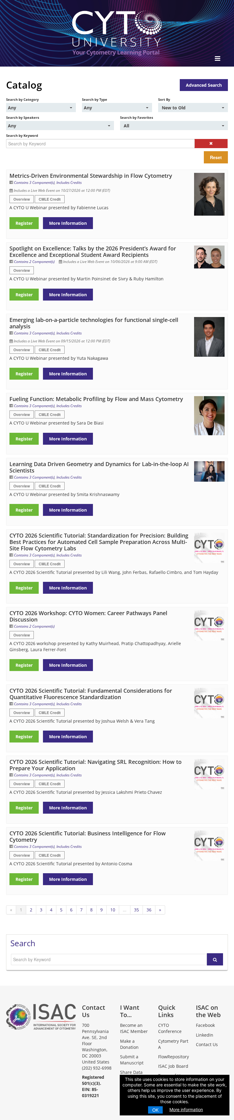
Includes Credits (69, 182)
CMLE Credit (50, 199)
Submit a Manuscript (132, 1060)
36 (149, 910)
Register (24, 223)
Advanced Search (204, 85)
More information (186, 1109)
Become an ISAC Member (134, 1028)
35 (136, 910)
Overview (21, 199)
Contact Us (207, 1044)
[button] (211, 143)
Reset (216, 157)
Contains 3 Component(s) (34, 182)
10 (112, 910)
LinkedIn (204, 1035)
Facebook (205, 1025)
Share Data (131, 1072)
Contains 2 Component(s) (34, 261)
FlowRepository (173, 1057)
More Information (68, 223)
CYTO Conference (170, 1028)
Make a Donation (129, 1044)
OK (155, 1110)
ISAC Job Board (173, 1066)
